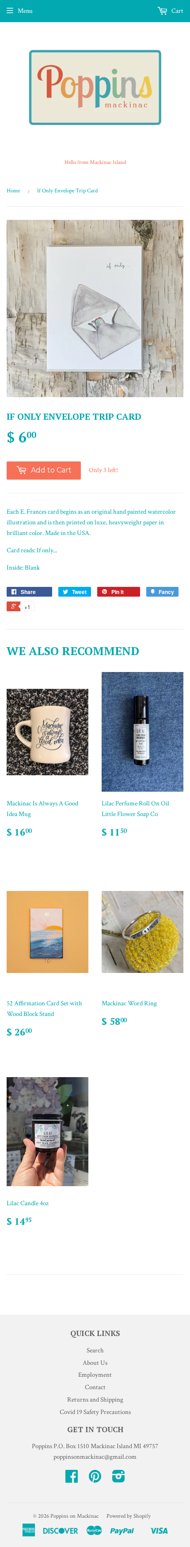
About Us (95, 1363)
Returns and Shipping (95, 1399)
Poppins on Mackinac (74, 1516)
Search (95, 1350)
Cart (176, 11)
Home (13, 191)
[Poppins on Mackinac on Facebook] (71, 1479)
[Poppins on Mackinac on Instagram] (118, 1479)
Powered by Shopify (128, 1516)
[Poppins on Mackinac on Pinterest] (95, 1479)
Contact (95, 1387)
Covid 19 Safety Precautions (95, 1412)
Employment (95, 1375)
